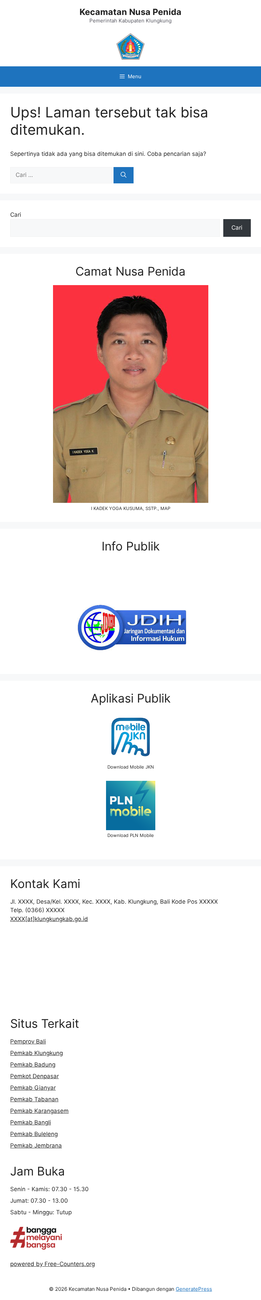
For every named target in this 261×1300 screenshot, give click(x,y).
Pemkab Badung (32, 1064)
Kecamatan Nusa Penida (130, 12)
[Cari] (124, 175)
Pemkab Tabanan (34, 1099)
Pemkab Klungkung (36, 1053)
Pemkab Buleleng (34, 1134)
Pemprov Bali (28, 1041)
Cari (15, 214)
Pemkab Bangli (30, 1122)
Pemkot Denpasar (34, 1076)
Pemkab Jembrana (36, 1145)
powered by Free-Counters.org (52, 1264)
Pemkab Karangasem (39, 1110)
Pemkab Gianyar (33, 1087)
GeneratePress (194, 1289)
